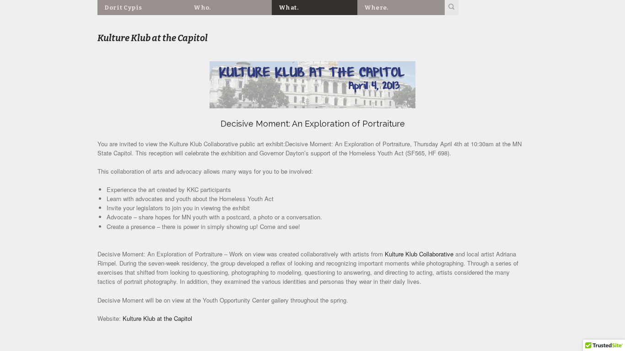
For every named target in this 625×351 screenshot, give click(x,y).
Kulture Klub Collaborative (419, 254)
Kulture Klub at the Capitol (157, 318)
